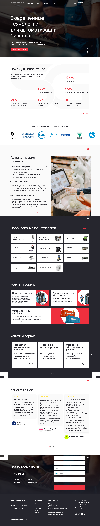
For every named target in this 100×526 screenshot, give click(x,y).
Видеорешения (17, 268)
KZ (91, 3)
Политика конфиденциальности (19, 519)
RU (88, 3)
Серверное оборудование (70, 248)
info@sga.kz (33, 482)
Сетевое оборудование (70, 258)
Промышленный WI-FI (45, 248)
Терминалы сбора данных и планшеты (44, 258)
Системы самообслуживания (18, 238)
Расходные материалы (45, 267)
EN (93, 3)
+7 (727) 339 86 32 (17, 482)
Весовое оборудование (17, 248)
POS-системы (70, 238)
